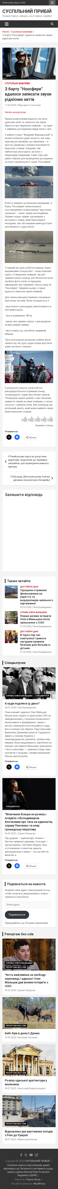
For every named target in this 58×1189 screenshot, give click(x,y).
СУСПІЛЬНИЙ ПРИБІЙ (27, 11)
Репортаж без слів (19, 934)
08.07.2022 (10, 1139)
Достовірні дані (29, 587)
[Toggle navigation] (6, 24)
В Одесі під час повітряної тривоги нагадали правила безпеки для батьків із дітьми (35, 641)
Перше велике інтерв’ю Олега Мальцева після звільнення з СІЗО (35, 619)
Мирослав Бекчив (27, 1139)
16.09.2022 (10, 1037)
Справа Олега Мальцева (33, 612)
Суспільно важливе (17, 83)
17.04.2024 (10, 105)
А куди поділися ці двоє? (22, 703)
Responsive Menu (52, 2)
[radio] (24, 419)
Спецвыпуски (15, 663)
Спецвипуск (42, 696)
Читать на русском (15, 112)
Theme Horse (33, 1179)
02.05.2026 (25, 607)
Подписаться (17, 914)
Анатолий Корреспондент (32, 1088)
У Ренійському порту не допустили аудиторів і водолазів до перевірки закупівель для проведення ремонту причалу (28, 461)
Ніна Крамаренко (42, 607)
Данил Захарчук (26, 833)
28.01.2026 (10, 707)
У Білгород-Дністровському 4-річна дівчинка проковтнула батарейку (30, 478)
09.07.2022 (10, 1088)
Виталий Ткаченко (28, 1037)
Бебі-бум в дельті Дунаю (22, 1033)
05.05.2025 (10, 833)
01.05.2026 (25, 626)
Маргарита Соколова (29, 105)
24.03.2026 (10, 990)
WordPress (39, 1183)
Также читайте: (19, 581)
